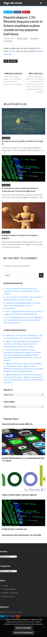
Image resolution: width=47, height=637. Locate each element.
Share (18, 12)
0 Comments (8, 41)
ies (6, 61)
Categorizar (34, 38)
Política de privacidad (23, 632)
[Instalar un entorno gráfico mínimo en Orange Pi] (23, 121)
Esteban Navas (22, 38)
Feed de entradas (8, 589)
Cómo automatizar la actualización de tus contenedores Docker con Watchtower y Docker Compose (21, 291)
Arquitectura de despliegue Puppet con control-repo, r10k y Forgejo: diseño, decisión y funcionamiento (22, 305)
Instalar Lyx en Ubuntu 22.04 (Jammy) (26, 338)
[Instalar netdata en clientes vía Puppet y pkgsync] (23, 215)
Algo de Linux (13, 3)
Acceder (12, 51)
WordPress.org (7, 596)
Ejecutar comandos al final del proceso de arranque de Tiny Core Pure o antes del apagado (22, 357)
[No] (44, 627)
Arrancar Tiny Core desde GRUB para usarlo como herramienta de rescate (23, 379)
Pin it (27, 12)
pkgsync (13, 61)
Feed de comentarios (10, 593)
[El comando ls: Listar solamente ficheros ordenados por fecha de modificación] (23, 168)
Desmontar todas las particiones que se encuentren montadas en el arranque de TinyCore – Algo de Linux (23, 352)
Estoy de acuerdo (23, 628)
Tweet (9, 12)
